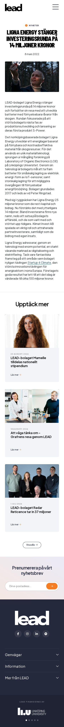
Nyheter (34, 25)
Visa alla (30, 544)
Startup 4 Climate (39, 262)
